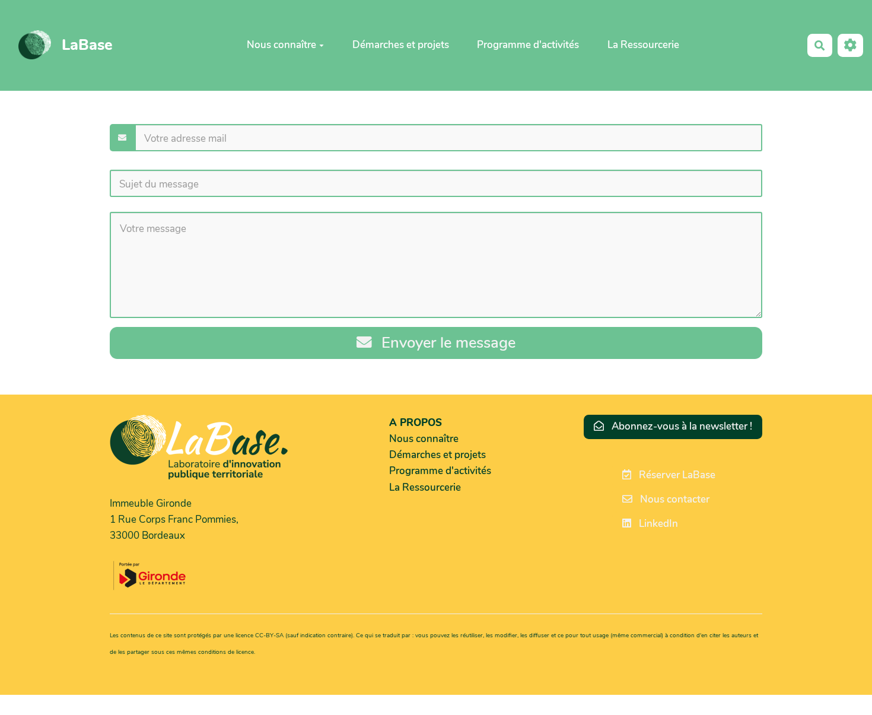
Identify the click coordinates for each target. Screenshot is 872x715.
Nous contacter (673, 499)
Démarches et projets (400, 45)
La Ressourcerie (643, 45)
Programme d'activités (528, 45)
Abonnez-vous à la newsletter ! (680, 426)
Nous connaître (281, 45)
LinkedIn (657, 523)
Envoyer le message (446, 342)
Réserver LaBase (676, 475)
